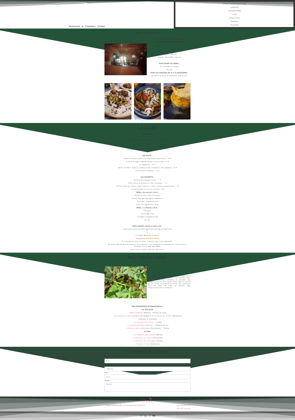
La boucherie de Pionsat (144, 322)
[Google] (145, 416)
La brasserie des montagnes (145, 341)
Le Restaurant (234, 7)
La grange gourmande (136, 325)
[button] (106, 101)
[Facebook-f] (141, 416)
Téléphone (107, 364)
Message (107, 380)
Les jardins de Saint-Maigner (127, 316)
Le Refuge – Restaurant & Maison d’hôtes (234, 3)
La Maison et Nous (234, 18)
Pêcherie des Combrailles (138, 328)
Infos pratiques (234, 25)
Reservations (234, 21)
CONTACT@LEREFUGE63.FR (133, 405)
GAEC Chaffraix (136, 313)
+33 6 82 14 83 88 (183, 408)
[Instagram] (149, 416)
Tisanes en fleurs (143, 344)
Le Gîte (234, 14)
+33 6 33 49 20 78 (183, 405)
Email (106, 372)
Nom (106, 356)
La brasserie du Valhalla (143, 338)
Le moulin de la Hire (163, 316)
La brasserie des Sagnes (145, 335)
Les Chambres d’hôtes (234, 11)
